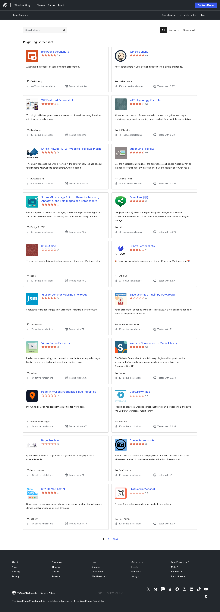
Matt (174, 567)
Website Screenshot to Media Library (153, 343)
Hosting (16, 571)
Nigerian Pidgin (48, 593)
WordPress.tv (99, 576)
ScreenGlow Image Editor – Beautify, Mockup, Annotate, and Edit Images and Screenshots (70, 199)
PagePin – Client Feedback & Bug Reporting (68, 391)
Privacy (15, 576)
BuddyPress (178, 576)
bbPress (176, 571)
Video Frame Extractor (55, 343)
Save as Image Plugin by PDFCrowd (152, 294)
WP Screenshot (139, 51)
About (15, 562)
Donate (136, 571)
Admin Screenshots (142, 440)
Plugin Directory (20, 15)
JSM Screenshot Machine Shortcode (64, 294)
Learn (94, 562)
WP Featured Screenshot (57, 100)
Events (134, 567)
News (15, 567)
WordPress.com (180, 562)
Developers (97, 571)
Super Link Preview (142, 148)
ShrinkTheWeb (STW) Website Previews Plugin (71, 148)
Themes (56, 567)
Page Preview (50, 440)
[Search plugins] (64, 30)
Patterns (56, 576)
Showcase (57, 562)
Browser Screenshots (55, 51)
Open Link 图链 (139, 197)
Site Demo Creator (53, 489)
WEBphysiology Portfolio (145, 100)
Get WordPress (206, 5)
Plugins (55, 571)
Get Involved (137, 562)
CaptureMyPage (140, 391)
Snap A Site (48, 246)
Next (115, 539)
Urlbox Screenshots (142, 246)
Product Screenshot (142, 489)
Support (96, 567)
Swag (135, 576)
